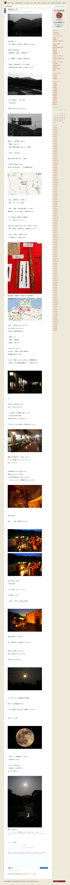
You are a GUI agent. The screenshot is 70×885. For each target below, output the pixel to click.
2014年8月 (55, 244)
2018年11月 (55, 162)
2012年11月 (55, 280)
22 (59, 119)
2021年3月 (55, 138)
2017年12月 (55, 179)
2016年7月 (55, 206)
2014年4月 (55, 251)
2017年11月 (55, 181)
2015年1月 (55, 235)
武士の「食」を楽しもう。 (59, 55)
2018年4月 (55, 172)
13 (55, 117)
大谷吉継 (55, 88)
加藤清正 (55, 39)
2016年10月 (55, 201)
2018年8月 (55, 167)
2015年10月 (55, 220)
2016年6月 (55, 208)
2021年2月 (55, 139)
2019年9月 (55, 146)
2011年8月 (55, 306)
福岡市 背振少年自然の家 (15, 407)
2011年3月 (55, 314)
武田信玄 (55, 95)
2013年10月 (55, 261)
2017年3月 (55, 194)
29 (59, 120)
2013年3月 (55, 273)
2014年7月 (55, 246)
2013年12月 (55, 258)
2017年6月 (55, 189)
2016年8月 (55, 205)
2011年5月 (55, 311)
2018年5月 (55, 170)
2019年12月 (55, 145)
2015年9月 (55, 222)
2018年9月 (55, 165)
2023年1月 (55, 129)
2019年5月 (55, 153)
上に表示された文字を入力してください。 (14, 870)
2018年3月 (55, 174)
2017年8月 (55, 186)
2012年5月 (55, 290)
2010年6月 (55, 330)
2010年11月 (55, 321)
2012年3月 (55, 294)
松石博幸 (55, 53)
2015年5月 (55, 229)
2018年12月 (55, 160)
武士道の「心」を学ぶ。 (58, 57)
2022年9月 (55, 131)
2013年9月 (55, 263)
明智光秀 (55, 50)
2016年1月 (55, 215)
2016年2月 (55, 213)
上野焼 (54, 37)
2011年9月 (55, 304)
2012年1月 (55, 297)
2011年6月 (55, 309)
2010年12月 (55, 319)
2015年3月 (55, 232)
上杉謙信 (55, 83)
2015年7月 (55, 225)
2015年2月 (55, 234)
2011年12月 (55, 299)
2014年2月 (55, 254)
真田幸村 (55, 99)
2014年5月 (55, 249)
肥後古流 (55, 67)
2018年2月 (55, 175)
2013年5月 (55, 270)
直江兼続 (55, 97)
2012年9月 (55, 283)
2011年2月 (55, 316)
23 (60, 119)
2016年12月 (55, 199)
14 (57, 117)
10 (62, 115)
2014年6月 (55, 247)
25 (64, 119)
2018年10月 (55, 163)
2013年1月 (55, 277)
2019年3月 (55, 157)
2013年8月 (55, 265)
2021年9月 (55, 136)
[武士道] (5, 4)
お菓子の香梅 (56, 34)
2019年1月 (55, 158)
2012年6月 (55, 289)
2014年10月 (55, 241)
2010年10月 (55, 323)
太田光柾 (55, 75)
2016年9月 (55, 203)
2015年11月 (55, 218)
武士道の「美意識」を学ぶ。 (29, 832)
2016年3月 (55, 211)
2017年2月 (55, 196)
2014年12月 (55, 237)
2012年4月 (55, 292)
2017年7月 (55, 187)
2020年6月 (55, 141)
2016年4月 (55, 210)
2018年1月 (55, 177)
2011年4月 (55, 313)
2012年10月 (55, 282)
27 (55, 120)
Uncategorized (56, 32)
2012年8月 (55, 285)
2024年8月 (55, 127)
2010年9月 (55, 325)
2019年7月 (55, 150)
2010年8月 (55, 326)
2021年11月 (55, 134)
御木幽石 (55, 45)
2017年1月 (55, 198)
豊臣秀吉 (55, 104)
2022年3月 (55, 133)
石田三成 (55, 100)
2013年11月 (55, 259)
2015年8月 (55, 223)
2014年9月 (55, 242)
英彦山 (37, 832)
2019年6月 (55, 151)
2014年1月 (55, 256)
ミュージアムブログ (13, 832)
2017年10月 (55, 182)
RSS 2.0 (24, 833)
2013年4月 (55, 271)
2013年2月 (55, 275)
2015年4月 (55, 230)
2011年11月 (55, 301)
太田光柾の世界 (56, 43)
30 (60, 120)
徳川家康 (55, 92)
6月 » (64, 122)
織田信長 (55, 102)
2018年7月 (55, 169)
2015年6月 (55, 227)
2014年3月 (55, 253)
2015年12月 (55, 217)
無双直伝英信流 (56, 65)
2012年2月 (55, 295)
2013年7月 (55, 266)
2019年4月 (55, 155)
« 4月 (55, 122)
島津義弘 (55, 90)
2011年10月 (55, 302)
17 (62, 117)
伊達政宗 (55, 85)
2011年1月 (55, 318)
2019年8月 (55, 148)
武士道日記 (55, 63)
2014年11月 (55, 239)
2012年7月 (55, 287)
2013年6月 (55, 268)
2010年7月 (55, 328)
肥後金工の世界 (56, 68)
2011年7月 (55, 307)
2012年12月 (55, 278)
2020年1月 (55, 143)
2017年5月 (55, 191)
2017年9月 (55, 184)
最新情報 (20, 832)
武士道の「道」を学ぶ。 (58, 61)
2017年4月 (55, 193)
